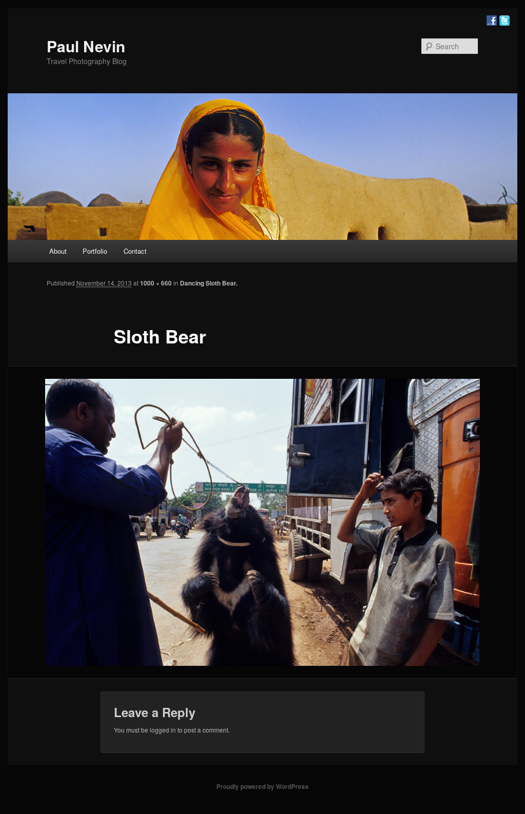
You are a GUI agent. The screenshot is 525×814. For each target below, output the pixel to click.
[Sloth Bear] (262, 522)
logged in (163, 729)
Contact (135, 251)
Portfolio (95, 251)
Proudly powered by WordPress (262, 786)
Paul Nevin (86, 46)
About (58, 251)
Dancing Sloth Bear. (208, 283)
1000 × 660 (156, 283)
